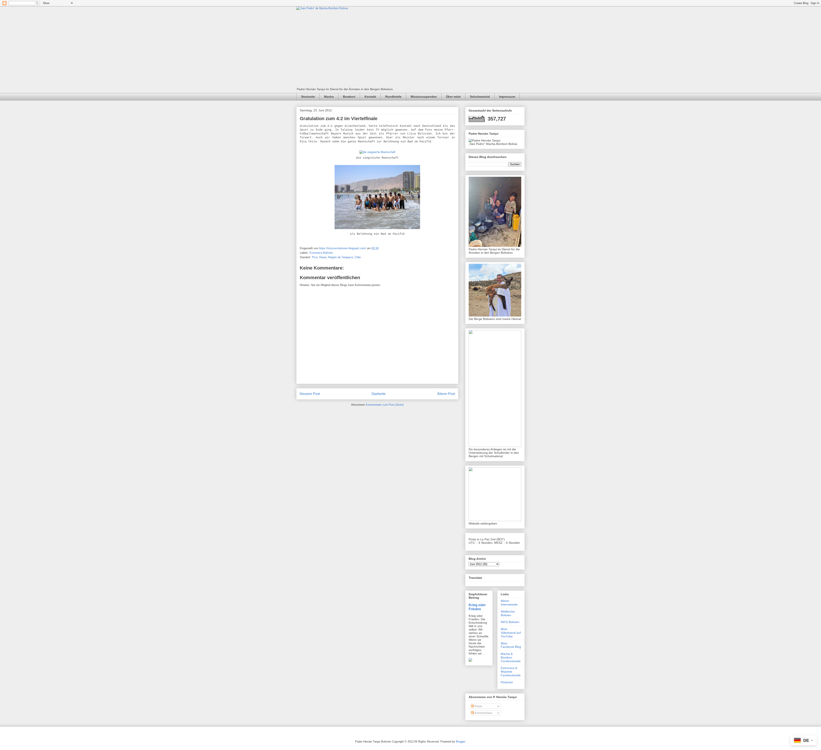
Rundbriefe (393, 96)
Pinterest (507, 682)
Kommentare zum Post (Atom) (385, 404)
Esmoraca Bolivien (321, 252)
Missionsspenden (424, 96)
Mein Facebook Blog (511, 645)
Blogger (460, 741)
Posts (478, 706)
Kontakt (370, 96)
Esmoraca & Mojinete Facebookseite (511, 671)
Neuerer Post (310, 394)
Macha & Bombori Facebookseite (511, 657)
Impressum (507, 96)
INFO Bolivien (510, 622)
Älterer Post (446, 394)
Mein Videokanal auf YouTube (511, 632)
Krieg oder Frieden (477, 607)
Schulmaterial (480, 96)
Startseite (308, 96)
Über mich (453, 96)
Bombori (349, 96)
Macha (329, 96)
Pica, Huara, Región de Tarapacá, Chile (336, 257)
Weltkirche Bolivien (508, 613)
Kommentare (483, 713)
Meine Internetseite (509, 602)
